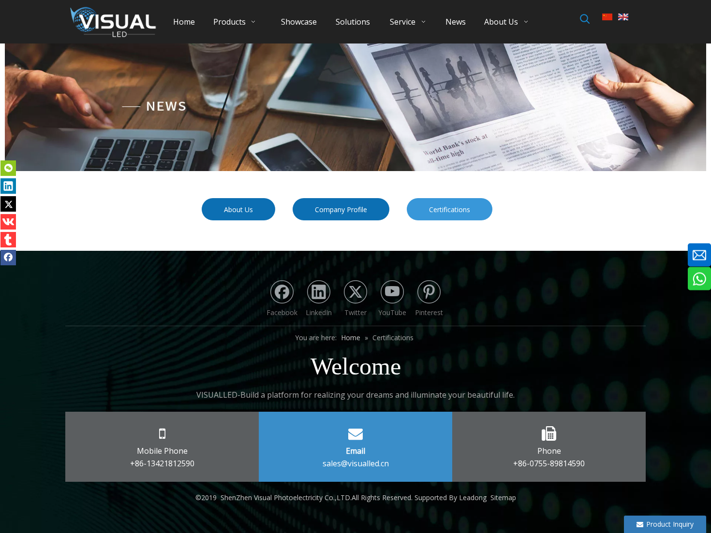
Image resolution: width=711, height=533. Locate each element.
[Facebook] (8, 257)
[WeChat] (8, 168)
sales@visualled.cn (356, 463)
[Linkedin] (8, 186)
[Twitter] (8, 204)
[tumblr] (8, 239)
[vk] (8, 222)
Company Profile (341, 209)
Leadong (473, 497)
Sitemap (503, 497)
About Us (238, 209)
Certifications (449, 209)
